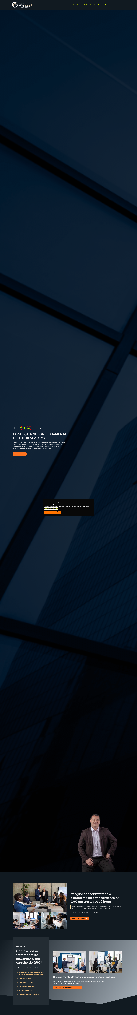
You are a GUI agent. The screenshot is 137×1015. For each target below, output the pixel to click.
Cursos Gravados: (25, 978)
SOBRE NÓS (75, 5)
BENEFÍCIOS (86, 5)
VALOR (105, 5)
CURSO (96, 5)
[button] (31, 973)
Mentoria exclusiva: (25, 990)
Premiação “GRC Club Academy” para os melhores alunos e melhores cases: (31, 973)
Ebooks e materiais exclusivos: (29, 994)
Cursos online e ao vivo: (26, 982)
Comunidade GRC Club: (26, 986)
